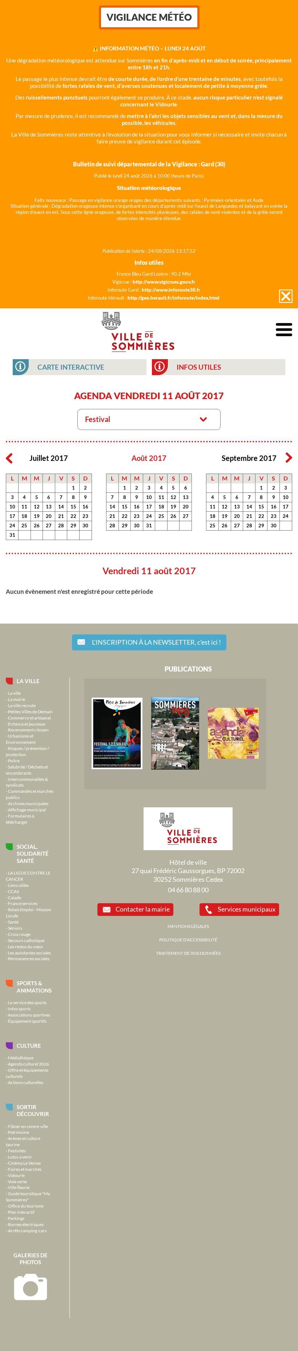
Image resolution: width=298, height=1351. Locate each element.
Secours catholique (26, 940)
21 (61, 516)
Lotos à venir (20, 1156)
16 (85, 507)
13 (49, 507)
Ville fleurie (18, 1187)
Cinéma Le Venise (24, 1162)
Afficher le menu (284, 330)
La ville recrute (22, 705)
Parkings (16, 1218)
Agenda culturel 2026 (28, 1063)
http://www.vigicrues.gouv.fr (164, 282)
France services (22, 903)
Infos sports (19, 1008)
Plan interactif (21, 1211)
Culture (29, 1045)
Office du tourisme (26, 1205)
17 (12, 516)
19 (37, 516)
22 (73, 516)
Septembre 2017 (249, 458)
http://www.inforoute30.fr (171, 290)
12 (37, 507)
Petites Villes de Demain (30, 711)
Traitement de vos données (188, 953)
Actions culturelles (25, 1082)
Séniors (15, 927)
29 (73, 525)
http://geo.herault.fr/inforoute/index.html (174, 298)
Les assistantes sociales (29, 952)
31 (12, 535)
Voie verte (17, 1181)
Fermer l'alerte (286, 296)
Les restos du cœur (25, 946)
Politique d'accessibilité (188, 939)
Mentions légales (188, 926)
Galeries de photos (30, 1258)
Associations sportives (29, 1014)
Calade (14, 897)
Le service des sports (27, 1002)
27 (49, 525)
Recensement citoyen (28, 729)
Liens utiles (18, 885)
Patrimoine (18, 1132)
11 (24, 507)
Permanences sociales (28, 958)
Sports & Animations (34, 986)
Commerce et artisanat (29, 717)
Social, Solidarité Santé (33, 853)
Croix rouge (19, 934)
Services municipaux (246, 909)
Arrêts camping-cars (27, 1230)
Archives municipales (28, 803)
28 (61, 525)
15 (73, 507)
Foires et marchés (24, 1169)
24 (12, 525)
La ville (28, 681)
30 (85, 525)
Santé (13, 921)
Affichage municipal (27, 809)
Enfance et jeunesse (26, 723)
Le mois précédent (9, 458)
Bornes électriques (26, 1224)
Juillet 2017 (48, 458)
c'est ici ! (156, 642)
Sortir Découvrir (33, 1110)
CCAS (13, 891)
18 (24, 516)
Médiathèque (20, 1057)
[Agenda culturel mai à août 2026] (233, 757)
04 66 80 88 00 (188, 890)
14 (61, 507)
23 (85, 516)
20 (49, 516)
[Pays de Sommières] (117, 767)
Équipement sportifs (27, 1020)
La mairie (16, 699)
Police (14, 760)
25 (24, 525)
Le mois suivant (289, 458)
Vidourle (16, 1175)
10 (12, 507)
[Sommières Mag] (175, 768)
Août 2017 (149, 458)
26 (37, 525)
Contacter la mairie (143, 909)
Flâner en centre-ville (28, 1126)
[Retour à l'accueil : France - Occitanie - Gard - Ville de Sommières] (138, 330)
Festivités (17, 1150)
